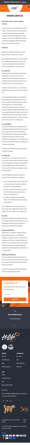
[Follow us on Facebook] (3, 400)
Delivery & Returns (21, 363)
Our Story (4, 356)
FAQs (18, 360)
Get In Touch (19, 356)
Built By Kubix (24, 421)
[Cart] (27, 8)
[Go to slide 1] (13, 325)
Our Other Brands (5, 360)
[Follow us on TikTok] (10, 400)
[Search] (6, 8)
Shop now (24, 2)
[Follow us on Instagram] (7, 400)
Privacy (3, 375)
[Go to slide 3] (16, 325)
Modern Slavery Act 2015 (7, 385)
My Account (19, 367)
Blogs (3, 363)
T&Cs (3, 381)
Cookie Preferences (6, 378)
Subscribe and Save (6, 367)
